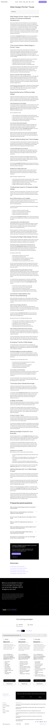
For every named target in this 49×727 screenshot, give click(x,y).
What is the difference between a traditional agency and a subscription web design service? (23, 527)
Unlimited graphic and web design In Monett (18, 573)
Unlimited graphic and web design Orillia (17, 566)
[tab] (19, 625)
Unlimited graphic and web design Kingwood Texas (19, 571)
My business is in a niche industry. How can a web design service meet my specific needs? (22, 537)
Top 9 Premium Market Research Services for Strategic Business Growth (28, 710)
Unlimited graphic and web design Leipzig (17, 569)
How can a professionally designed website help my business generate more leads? (21, 532)
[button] (24, 507)
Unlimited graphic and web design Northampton (18, 568)
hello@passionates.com (6, 695)
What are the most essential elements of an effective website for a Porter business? (21, 512)
